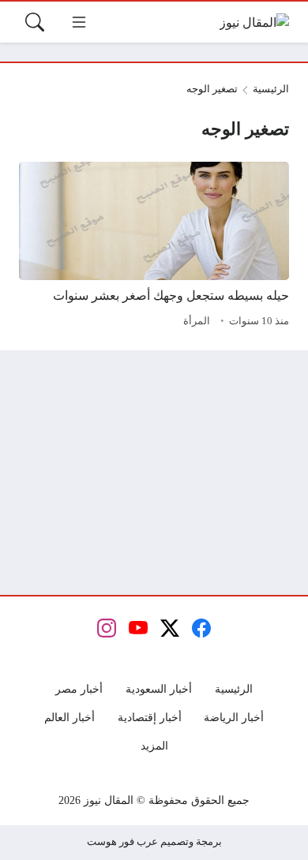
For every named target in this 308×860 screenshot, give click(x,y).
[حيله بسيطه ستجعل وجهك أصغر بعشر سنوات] (154, 247)
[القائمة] (79, 22)
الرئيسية (271, 89)
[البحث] (35, 22)
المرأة (196, 321)
